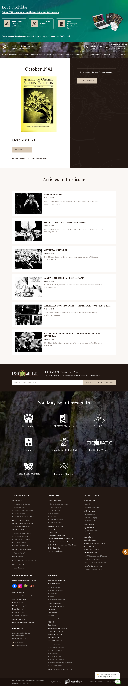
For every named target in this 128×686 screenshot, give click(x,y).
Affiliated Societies (18, 592)
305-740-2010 (20, 643)
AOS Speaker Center (19, 600)
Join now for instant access (102, 72)
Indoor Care (52, 529)
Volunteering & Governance (57, 619)
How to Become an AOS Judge (94, 543)
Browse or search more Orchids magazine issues (29, 158)
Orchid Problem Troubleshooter (58, 542)
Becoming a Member (57, 647)
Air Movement (54, 513)
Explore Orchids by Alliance (21, 520)
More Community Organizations (23, 606)
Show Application (89, 525)
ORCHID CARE (24, 55)
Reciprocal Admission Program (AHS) (60, 669)
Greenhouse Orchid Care (56, 536)
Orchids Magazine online (22, 533)
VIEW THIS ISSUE (22, 150)
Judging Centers (89, 546)
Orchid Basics (17, 500)
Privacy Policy (111, 682)
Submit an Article (20, 542)
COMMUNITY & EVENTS (55, 55)
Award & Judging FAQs (91, 549)
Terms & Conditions (95, 682)
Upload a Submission (92, 559)
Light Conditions (55, 507)
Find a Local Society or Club (24, 596)
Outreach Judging (91, 521)
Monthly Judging (91, 518)
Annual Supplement (56, 590)
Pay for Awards (88, 528)
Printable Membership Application (61, 663)
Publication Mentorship (57, 600)
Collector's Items (18, 564)
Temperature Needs (56, 519)
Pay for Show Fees (90, 531)
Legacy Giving (19, 613)
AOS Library (54, 653)
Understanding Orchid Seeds (24, 516)
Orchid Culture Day (18, 619)
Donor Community (18, 609)
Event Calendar (17, 603)
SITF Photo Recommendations (95, 562)
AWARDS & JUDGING (38, 55)
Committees (52, 625)
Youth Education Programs (21, 526)
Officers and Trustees (55, 631)
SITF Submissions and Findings (96, 556)
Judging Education (89, 534)
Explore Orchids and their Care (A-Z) (60, 539)
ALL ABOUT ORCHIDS (9, 55)
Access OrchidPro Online (93, 570)
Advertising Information (22, 545)
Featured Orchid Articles (22, 539)
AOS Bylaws (52, 622)
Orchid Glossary (19, 513)
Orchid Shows (90, 515)
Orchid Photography (92, 507)
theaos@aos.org (21, 645)
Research (51, 616)
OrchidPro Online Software (92, 566)
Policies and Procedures (56, 634)
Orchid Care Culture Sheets (59, 504)
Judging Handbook (89, 540)
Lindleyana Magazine (21, 536)
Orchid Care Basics (54, 500)
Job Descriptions (53, 637)
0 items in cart (96, 46)
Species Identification (90, 552)
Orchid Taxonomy (20, 507)
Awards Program (89, 500)
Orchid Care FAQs (54, 548)
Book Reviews (19, 568)
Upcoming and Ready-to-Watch (25, 560)
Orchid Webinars (17, 557)
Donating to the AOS (21, 616)
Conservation (52, 613)
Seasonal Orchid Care (55, 526)
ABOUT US (69, 55)
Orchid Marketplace (54, 603)
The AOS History (55, 644)
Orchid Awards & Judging (56, 606)
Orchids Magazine (18, 529)
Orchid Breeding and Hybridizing (23, 523)
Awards (87, 504)
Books (52, 596)
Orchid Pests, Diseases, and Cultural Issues (62, 545)
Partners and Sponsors (57, 659)
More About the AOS (55, 640)
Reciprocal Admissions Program (23, 623)
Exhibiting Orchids (89, 511)
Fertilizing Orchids (56, 522)
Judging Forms (88, 537)
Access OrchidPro (20, 553)
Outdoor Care (52, 533)
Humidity (53, 516)
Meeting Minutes (55, 656)
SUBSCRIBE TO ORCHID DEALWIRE (99, 383)
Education (51, 610)
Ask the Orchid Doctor (55, 551)
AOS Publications (54, 584)
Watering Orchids (55, 510)
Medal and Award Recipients (57, 628)
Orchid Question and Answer (24, 510)
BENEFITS (78, 55)
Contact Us (17, 628)
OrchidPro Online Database (21, 549)
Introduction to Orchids (22, 504)
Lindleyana (53, 593)
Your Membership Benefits (57, 580)
